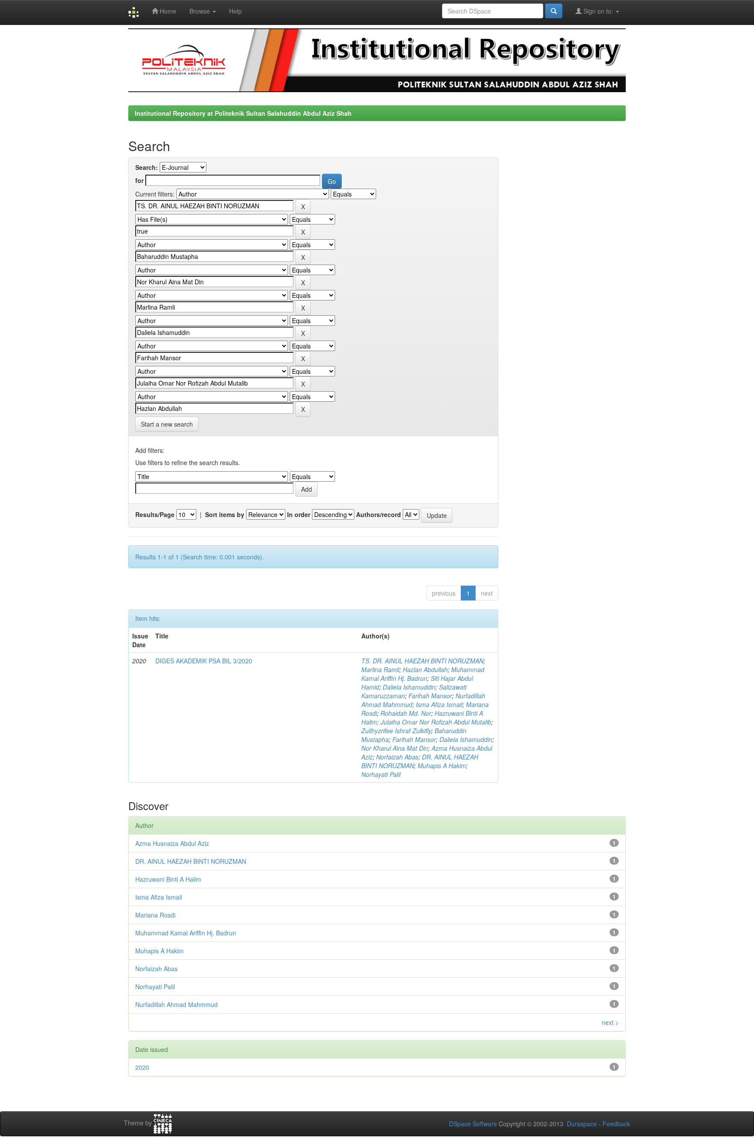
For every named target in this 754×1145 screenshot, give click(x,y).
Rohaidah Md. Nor (405, 713)
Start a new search (167, 424)
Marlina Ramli (380, 669)
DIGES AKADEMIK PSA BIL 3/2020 (203, 660)
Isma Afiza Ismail (439, 704)
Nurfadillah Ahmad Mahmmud (176, 1004)
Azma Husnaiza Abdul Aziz (172, 843)
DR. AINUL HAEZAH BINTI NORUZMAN (190, 861)
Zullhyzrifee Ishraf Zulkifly (396, 730)
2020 (142, 1067)
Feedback (616, 1123)
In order (298, 514)
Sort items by (224, 514)
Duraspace (582, 1123)
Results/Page (155, 514)
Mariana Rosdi (155, 914)
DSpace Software (473, 1123)
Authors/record (378, 514)
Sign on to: (598, 11)
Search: (146, 167)
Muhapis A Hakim (442, 765)
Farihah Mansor (430, 695)
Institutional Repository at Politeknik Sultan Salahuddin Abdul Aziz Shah (243, 113)
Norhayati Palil (381, 774)
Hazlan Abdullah (425, 669)
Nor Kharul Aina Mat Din (394, 748)
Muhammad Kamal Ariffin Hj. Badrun (422, 674)
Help (235, 11)
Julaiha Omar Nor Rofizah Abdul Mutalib (435, 721)
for (139, 180)
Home (167, 11)
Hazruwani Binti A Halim (168, 879)
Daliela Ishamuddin (409, 687)
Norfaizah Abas (397, 756)
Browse (200, 11)
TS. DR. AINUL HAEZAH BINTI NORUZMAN (422, 660)
